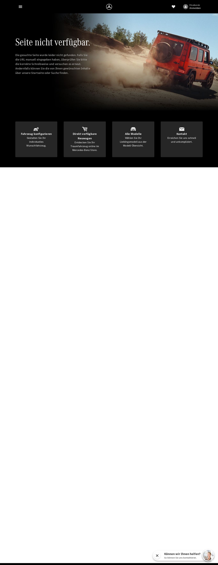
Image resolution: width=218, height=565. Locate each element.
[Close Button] (157, 555)
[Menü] (20, 7)
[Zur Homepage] (109, 6)
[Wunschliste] (173, 6)
